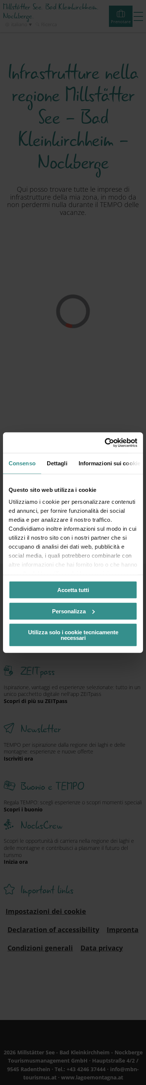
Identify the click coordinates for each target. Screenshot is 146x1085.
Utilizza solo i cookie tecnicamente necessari (73, 635)
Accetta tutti (73, 590)
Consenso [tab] (22, 463)
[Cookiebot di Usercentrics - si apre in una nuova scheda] (105, 442)
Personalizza (69, 611)
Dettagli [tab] (57, 463)
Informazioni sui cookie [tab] (109, 463)
